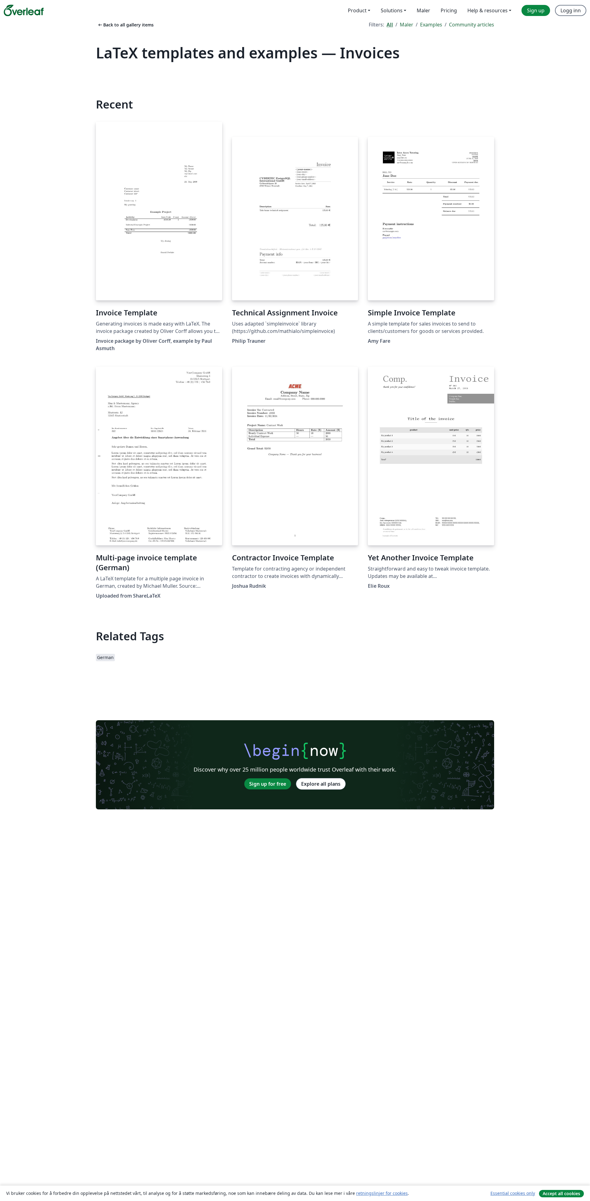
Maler (406, 24)
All (390, 24)
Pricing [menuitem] (449, 10)
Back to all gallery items (125, 25)
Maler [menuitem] (423, 10)
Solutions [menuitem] (392, 10)
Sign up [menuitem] (536, 10)
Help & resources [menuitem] (487, 10)
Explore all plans (320, 783)
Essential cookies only (512, 1193)
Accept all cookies (561, 1193)
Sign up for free (267, 783)
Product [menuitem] (357, 10)
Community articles (471, 24)
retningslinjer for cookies (382, 1193)
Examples (431, 24)
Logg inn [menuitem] (570, 10)
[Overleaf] (24, 10)
